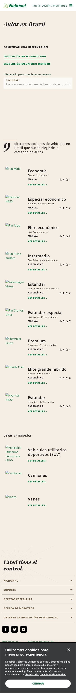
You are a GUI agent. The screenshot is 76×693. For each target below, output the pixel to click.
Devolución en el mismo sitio (25, 56)
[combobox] (38, 83)
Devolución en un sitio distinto (27, 64)
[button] (50, 5)
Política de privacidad (39, 641)
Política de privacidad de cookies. (45, 674)
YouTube (23, 629)
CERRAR (38, 683)
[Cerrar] (68, 650)
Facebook (5, 629)
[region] (38, 667)
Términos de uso (10, 641)
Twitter (14, 629)
